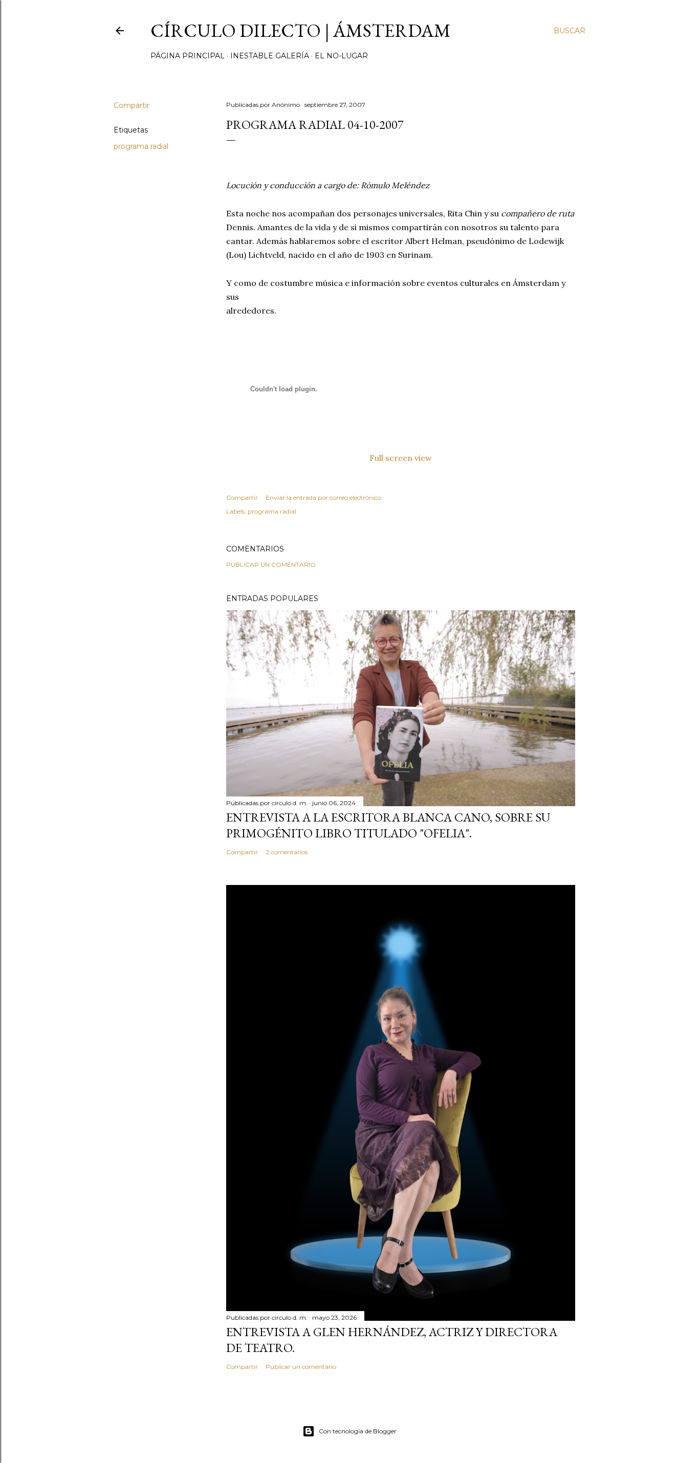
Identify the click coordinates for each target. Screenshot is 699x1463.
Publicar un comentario (271, 564)
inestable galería (269, 55)
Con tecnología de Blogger (358, 1431)
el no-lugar (341, 55)
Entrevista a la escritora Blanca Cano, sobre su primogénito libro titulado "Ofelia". (388, 825)
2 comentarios (287, 852)
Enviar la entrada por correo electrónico (323, 497)
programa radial (141, 146)
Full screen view (400, 458)
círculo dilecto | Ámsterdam (300, 30)
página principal (187, 55)
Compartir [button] (131, 105)
